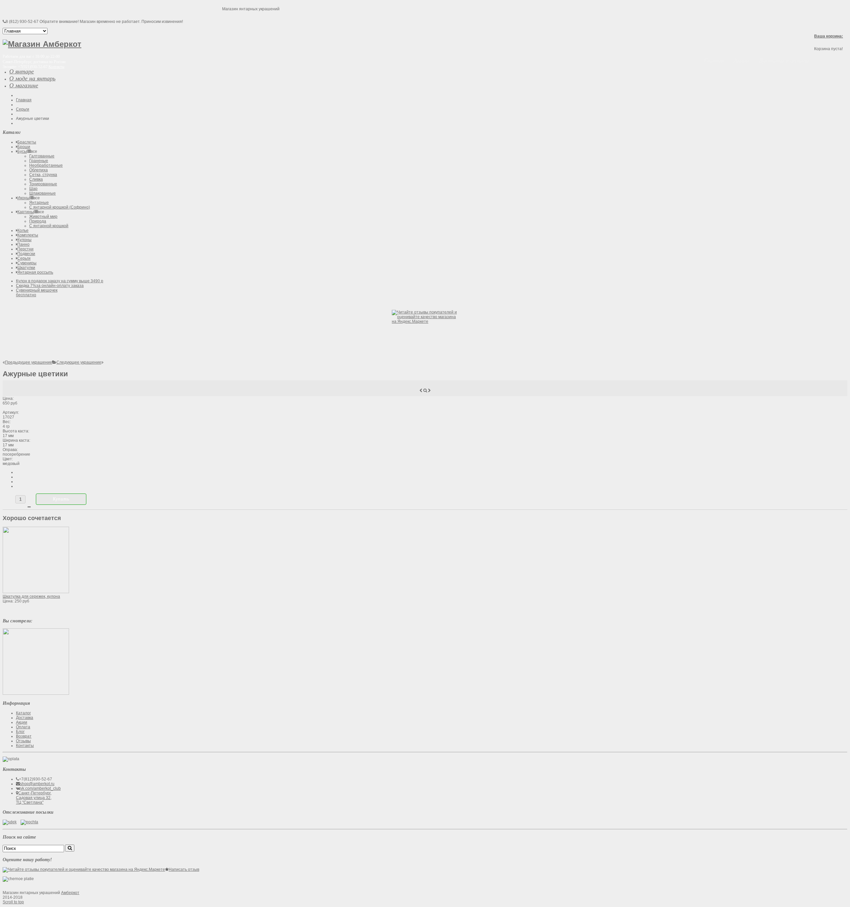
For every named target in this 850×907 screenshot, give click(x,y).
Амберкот (70, 892)
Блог (20, 731)
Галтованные (41, 156)
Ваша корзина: (828, 36)
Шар (33, 188)
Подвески (26, 253)
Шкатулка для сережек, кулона (31, 596)
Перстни (25, 249)
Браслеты (26, 142)
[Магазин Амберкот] (42, 44)
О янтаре (21, 71)
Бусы (22, 151)
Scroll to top (13, 902)
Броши (23, 146)
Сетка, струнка (43, 174)
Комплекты (27, 235)
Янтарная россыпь (35, 272)
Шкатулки (26, 267)
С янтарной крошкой (48, 226)
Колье (23, 230)
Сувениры (27, 263)
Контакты (56, 66)
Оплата (23, 727)
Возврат (24, 736)
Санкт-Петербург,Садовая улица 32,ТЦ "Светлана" (33, 798)
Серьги (22, 109)
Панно (23, 244)
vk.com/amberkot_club (40, 788)
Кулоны (24, 239)
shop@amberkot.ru (37, 783)
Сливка (36, 179)
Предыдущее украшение (28, 362)
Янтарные (39, 202)
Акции (21, 722)
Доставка (24, 717)
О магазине (23, 85)
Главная (24, 100)
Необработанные (46, 165)
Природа (37, 221)
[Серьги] (54, 362)
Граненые (38, 160)
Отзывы (23, 741)
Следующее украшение (78, 362)
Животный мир (43, 216)
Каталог (23, 713)
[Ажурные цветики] (36, 693)
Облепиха (38, 170)
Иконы (23, 198)
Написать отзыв (184, 869)
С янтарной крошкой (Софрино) (59, 207)
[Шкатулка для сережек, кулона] (36, 592)
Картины (25, 212)
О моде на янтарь (32, 78)
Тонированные (43, 184)
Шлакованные (42, 193)
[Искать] (69, 848)
